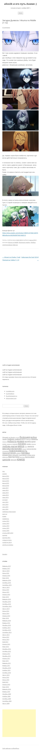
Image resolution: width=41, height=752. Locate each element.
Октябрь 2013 (6, 630)
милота (31, 446)
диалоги (4, 441)
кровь (29, 444)
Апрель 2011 (6, 658)
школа (6, 459)
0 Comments (6, 27)
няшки (24, 449)
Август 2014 (5, 609)
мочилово (16, 448)
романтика (7, 455)
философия (29, 457)
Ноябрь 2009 (6, 696)
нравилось (5, 519)
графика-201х (20, 439)
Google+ (4, 554)
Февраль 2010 (6, 689)
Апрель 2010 (6, 684)
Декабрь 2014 (6, 602)
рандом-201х (6, 538)
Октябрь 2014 (6, 604)
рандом (4, 535)
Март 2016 (5, 578)
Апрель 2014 (6, 616)
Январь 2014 (6, 623)
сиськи (15, 455)
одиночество (31, 449)
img (3, 471)
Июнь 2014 (5, 613)
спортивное (23, 455)
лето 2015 (5, 507)
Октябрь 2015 (6, 583)
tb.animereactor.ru (11, 396)
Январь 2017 (6, 568)
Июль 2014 (5, 611)
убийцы (33, 242)
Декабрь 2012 (6, 649)
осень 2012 (5, 521)
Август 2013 (5, 635)
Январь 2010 (6, 691)
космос (22, 443)
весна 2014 (32, 240)
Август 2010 (5, 675)
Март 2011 (5, 661)
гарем (4, 439)
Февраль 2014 (6, 620)
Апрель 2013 (6, 644)
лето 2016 (5, 509)
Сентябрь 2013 (6, 632)
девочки (28, 439)
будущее (25, 437)
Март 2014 (5, 618)
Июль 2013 (5, 637)
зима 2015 (5, 497)
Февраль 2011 (6, 663)
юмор (21, 459)
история (4, 500)
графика (10, 439)
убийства (5, 457)
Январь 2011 (6, 665)
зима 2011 (5, 488)
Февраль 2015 (6, 599)
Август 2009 (5, 703)
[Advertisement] (19, 723)
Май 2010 (5, 682)
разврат (18, 453)
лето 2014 (5, 504)
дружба (27, 441)
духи (33, 441)
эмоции (14, 460)
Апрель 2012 (6, 654)
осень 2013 (5, 523)
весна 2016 (5, 485)
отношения (5, 451)
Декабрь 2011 (6, 656)
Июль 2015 (5, 590)
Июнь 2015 (5, 592)
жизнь (4, 444)
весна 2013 (5, 478)
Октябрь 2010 (6, 673)
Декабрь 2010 (6, 668)
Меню (20, 13)
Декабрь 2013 (6, 625)
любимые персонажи (9, 512)
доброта (11, 441)
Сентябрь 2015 (6, 585)
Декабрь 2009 (6, 694)
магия (14, 446)
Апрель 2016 (6, 575)
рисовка (25, 453)
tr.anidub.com (10, 391)
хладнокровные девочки (10, 245)
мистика (6, 448)
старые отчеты (7, 540)
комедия (15, 444)
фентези (22, 457)
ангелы (17, 437)
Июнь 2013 (5, 639)
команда (9, 444)
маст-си (4, 514)
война (33, 437)
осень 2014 (5, 526)
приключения (9, 453)
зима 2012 (5, 490)
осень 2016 (5, 530)
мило (25, 446)
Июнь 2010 (5, 680)
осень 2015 (5, 528)
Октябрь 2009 (6, 699)
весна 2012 (5, 476)
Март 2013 (5, 647)
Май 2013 (5, 642)
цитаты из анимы (7, 545)
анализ (4, 474)
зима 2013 (5, 493)
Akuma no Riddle (13, 242)
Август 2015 (5, 587)
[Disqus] (20, 286)
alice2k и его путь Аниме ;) (20, 3)
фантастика (13, 456)
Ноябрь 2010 (6, 670)
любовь (6, 446)
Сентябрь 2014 (6, 606)
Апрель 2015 (6, 594)
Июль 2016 (5, 573)
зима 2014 (5, 495)
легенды (33, 444)
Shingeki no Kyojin (8, 437)
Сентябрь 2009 (6, 701)
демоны (34, 439)
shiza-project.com (11, 398)
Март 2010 (5, 687)
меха (21, 446)
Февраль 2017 (6, 566)
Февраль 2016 (6, 580)
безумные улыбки (24, 242)
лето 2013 (5, 502)
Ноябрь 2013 (6, 628)
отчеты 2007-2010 (7, 533)
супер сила (31, 455)
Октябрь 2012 (6, 651)
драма (20, 441)
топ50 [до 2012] (7, 542)
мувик (4, 516)
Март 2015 (5, 597)
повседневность (18, 450)
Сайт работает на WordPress (10, 748)
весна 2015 (5, 483)
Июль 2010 (5, 677)
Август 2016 (5, 571)
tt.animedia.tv (10, 394)
